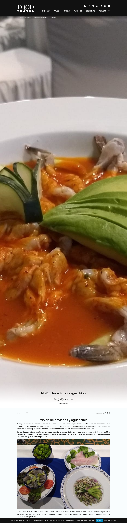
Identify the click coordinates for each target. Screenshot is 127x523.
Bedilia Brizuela (65, 400)
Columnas (90, 11)
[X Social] (105, 6)
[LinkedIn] (93, 6)
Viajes (56, 11)
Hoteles (30, 17)
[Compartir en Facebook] (108, 413)
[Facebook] (85, 6)
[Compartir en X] (106, 413)
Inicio (20, 17)
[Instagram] (89, 6)
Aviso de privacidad (110, 520)
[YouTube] (109, 6)
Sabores (46, 11)
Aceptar (99, 520)
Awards (102, 11)
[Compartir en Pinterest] (109, 413)
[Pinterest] (97, 6)
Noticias (66, 11)
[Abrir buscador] (109, 10)
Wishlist (78, 11)
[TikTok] (101, 6)
